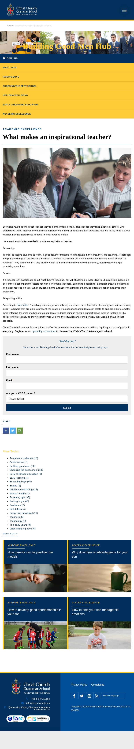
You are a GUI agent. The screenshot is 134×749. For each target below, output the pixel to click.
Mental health (20, 493)
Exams (15, 485)
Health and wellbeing (24, 489)
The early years (20, 524)
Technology (18, 520)
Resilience (17, 505)
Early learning (19, 477)
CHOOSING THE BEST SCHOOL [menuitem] (20, 86)
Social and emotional (24, 513)
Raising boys (19, 501)
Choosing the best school (26, 469)
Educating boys (21, 481)
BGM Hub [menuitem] (12, 58)
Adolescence (19, 462)
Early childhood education (26, 473)
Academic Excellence (22, 129)
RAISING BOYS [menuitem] (11, 77)
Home (10, 25)
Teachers (17, 516)
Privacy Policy (79, 684)
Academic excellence (24, 458)
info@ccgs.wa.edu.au (38, 703)
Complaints (97, 684)
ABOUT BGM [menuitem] (9, 67)
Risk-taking (18, 509)
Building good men (22, 466)
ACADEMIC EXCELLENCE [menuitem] (17, 114)
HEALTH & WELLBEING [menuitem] (15, 95)
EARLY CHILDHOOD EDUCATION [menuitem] (20, 104)
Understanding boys (23, 528)
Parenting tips (20, 497)
